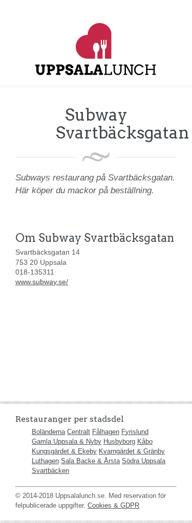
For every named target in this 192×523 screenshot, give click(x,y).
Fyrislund (134, 432)
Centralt (78, 432)
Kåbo (145, 441)
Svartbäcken (50, 470)
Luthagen (45, 461)
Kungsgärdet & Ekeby (64, 451)
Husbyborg (119, 441)
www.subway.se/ (41, 282)
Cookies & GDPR (113, 505)
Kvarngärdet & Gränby (132, 451)
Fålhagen (105, 432)
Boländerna (48, 432)
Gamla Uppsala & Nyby (66, 441)
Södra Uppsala (143, 461)
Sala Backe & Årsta (90, 461)
